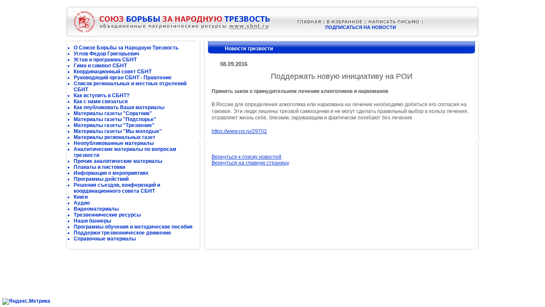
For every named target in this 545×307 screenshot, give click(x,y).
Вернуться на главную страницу (250, 163)
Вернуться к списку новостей (246, 157)
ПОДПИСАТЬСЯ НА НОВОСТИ (360, 27)
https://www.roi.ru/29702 (239, 131)
